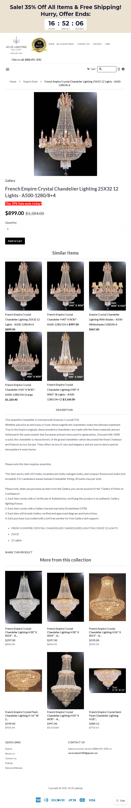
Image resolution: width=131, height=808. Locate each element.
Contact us (83, 44)
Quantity (11, 222)
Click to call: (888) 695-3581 (26, 59)
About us (10, 753)
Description (64, 409)
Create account (123, 69)
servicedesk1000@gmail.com (83, 753)
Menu (7, 69)
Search (8, 748)
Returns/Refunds (14, 768)
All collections (65, 44)
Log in (119, 69)
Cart (107, 44)
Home (51, 44)
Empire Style (30, 81)
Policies (97, 44)
